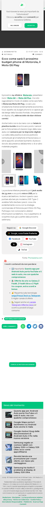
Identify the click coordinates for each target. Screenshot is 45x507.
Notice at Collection (21, 500)
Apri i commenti (9, 326)
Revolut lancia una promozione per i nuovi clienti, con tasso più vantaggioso (25, 459)
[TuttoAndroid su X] (14, 244)
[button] (9, 180)
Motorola (8, 54)
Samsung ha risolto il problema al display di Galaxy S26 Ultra (24, 469)
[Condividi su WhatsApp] (23, 326)
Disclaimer (16, 497)
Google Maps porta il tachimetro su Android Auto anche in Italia (25, 424)
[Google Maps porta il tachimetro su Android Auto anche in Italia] (8, 424)
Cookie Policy (35, 500)
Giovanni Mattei (10, 52)
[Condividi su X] (35, 326)
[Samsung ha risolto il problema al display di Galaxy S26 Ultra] (8, 470)
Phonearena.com (35, 258)
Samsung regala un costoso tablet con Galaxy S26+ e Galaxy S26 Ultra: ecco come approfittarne (26, 447)
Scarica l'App (38, 502)
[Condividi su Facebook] (41, 326)
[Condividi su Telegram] (29, 326)
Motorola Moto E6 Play (15, 319)
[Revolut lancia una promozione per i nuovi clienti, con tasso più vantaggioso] (8, 460)
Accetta (31, 25)
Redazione (7, 497)
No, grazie (14, 25)
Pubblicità (28, 502)
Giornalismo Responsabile (12, 502)
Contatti (23, 504)
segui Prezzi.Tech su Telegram (26, 296)
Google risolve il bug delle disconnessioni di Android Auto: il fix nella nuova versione (26, 434)
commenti (38, 54)
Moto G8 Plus (24, 98)
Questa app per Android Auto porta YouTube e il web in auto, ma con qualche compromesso (26, 414)
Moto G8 (11, 98)
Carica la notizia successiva (22, 364)
